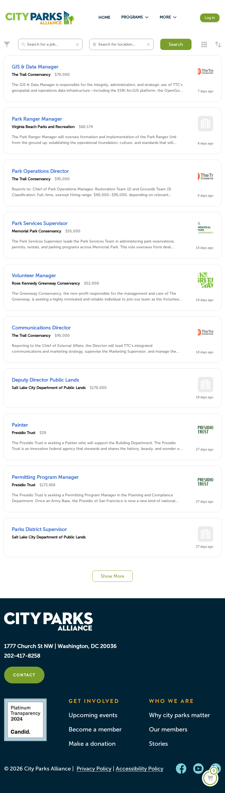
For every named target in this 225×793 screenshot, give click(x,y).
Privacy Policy (94, 768)
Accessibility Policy (139, 768)
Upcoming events (93, 715)
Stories (158, 744)
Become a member (95, 730)
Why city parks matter (179, 715)
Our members (168, 730)
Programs (132, 17)
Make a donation (92, 744)
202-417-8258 (22, 655)
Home (104, 17)
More (165, 17)
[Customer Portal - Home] (39, 17)
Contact (24, 675)
